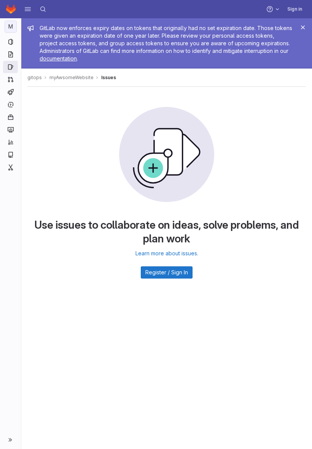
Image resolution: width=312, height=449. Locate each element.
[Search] (43, 9)
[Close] (302, 27)
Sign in (294, 9)
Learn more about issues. (166, 253)
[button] (28, 9)
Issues (108, 77)
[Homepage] (11, 9)
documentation (58, 58)
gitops (34, 77)
